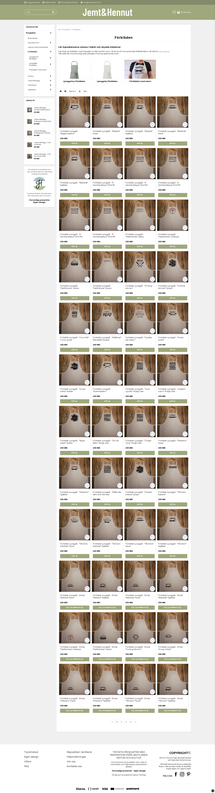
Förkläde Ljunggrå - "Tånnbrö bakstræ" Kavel (74, 545)
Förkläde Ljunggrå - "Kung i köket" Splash (73, 390)
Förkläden (32, 52)
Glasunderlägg (34, 81)
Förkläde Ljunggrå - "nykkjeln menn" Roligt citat (172, 390)
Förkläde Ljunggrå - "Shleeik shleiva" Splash (138, 493)
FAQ (26, 766)
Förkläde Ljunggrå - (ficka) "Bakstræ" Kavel (137, 596)
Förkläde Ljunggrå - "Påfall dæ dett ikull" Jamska (107, 493)
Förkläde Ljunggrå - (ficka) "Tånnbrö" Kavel (137, 699)
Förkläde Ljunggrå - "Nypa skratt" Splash (72, 441)
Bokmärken (33, 38)
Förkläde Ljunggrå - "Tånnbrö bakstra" (172, 493)
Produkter (31, 33)
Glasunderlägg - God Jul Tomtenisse (42, 155)
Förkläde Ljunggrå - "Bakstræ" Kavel (172, 132)
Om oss (71, 761)
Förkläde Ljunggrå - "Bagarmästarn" (69, 132)
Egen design (31, 756)
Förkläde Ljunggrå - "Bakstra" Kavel (106, 132)
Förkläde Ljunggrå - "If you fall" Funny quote (74, 338)
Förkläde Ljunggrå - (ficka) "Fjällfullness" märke (105, 648)
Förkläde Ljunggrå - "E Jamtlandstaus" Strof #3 (169, 183)
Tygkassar (32, 90)
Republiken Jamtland (79, 752)
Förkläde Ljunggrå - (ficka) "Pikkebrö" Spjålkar (105, 699)
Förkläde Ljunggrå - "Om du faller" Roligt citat (106, 441)
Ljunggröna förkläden (33, 58)
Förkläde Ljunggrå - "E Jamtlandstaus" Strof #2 (136, 183)
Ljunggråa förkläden (33, 64)
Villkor (27, 761)
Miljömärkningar (76, 756)
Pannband (32, 85)
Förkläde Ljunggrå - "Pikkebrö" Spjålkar (74, 493)
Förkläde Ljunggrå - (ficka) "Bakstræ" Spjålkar (170, 596)
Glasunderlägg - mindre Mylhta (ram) (42, 109)
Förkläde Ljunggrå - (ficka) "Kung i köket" (170, 648)
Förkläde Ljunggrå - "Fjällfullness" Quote (102, 287)
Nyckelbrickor (33, 43)
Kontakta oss (74, 766)
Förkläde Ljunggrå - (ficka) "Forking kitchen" (137, 648)
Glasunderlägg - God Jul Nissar (42, 143)
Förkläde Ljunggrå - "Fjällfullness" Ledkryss (168, 235)
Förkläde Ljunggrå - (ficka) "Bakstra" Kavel (72, 596)
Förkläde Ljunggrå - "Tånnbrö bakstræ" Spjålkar (106, 545)
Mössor (31, 76)
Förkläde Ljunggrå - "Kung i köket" (171, 338)
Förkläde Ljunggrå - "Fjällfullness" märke (69, 287)
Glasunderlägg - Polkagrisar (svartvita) (42, 120)
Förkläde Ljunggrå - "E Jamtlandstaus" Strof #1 (104, 183)
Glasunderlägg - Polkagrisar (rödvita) (42, 132)
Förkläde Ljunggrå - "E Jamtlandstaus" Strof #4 (71, 235)
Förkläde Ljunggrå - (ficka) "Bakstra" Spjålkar (105, 596)
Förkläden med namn (38, 70)
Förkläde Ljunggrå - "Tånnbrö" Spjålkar (172, 545)
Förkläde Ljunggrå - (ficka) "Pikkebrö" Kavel (72, 699)
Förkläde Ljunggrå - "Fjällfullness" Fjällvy (134, 235)
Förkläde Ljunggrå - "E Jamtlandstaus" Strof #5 (104, 235)
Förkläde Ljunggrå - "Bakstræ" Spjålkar (74, 183)
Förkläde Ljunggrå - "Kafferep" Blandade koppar (107, 338)
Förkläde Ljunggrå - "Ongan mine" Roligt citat (138, 441)
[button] (174, 12)
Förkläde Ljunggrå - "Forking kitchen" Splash (171, 287)
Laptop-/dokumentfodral (38, 47)
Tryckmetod (31, 752)
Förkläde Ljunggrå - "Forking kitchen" (138, 287)
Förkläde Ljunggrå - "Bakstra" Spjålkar (139, 132)
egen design (164, 51)
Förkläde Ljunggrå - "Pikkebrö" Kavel (172, 441)
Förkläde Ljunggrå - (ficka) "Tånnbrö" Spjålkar (170, 699)
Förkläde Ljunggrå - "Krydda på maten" (138, 338)
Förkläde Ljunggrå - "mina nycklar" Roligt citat (137, 390)
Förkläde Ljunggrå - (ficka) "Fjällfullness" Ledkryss (72, 648)
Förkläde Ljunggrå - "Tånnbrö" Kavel (139, 545)
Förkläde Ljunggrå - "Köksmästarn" (102, 390)
